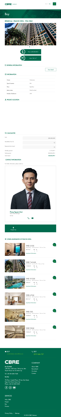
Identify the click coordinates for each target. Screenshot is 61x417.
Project (7, 402)
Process (7, 406)
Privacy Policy (9, 413)
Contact (34, 373)
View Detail (51, 69)
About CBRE (35, 366)
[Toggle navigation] (54, 3)
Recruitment (35, 369)
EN (49, 4)
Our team (34, 371)
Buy (6, 404)
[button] (28, 47)
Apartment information (31, 253)
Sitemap (17, 413)
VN (46, 4)
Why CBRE (8, 399)
